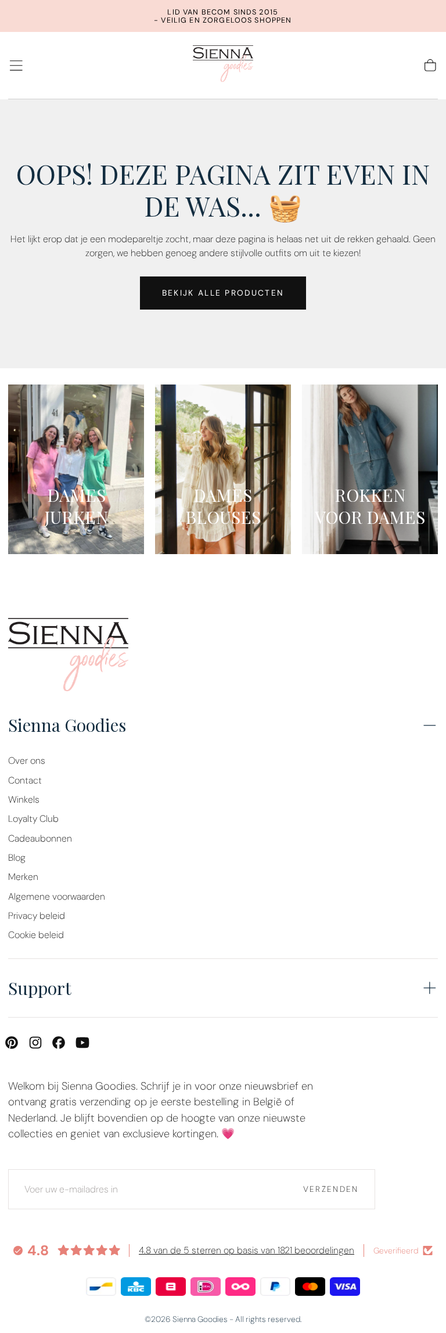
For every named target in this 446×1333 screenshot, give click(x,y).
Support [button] (39, 987)
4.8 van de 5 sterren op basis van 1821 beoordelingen (246, 1250)
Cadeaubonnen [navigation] (40, 838)
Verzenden (331, 1189)
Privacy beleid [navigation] (36, 916)
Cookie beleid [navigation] (36, 935)
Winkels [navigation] (23, 799)
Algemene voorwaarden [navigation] (56, 896)
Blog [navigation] (17, 857)
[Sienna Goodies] (68, 657)
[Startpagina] (223, 65)
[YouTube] (82, 1042)
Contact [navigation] (25, 780)
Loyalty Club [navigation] (33, 819)
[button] (16, 66)
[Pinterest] (11, 1042)
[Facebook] (58, 1042)
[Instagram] (35, 1042)
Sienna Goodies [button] (67, 724)
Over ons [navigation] (26, 760)
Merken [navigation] (23, 877)
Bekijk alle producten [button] (223, 293)
